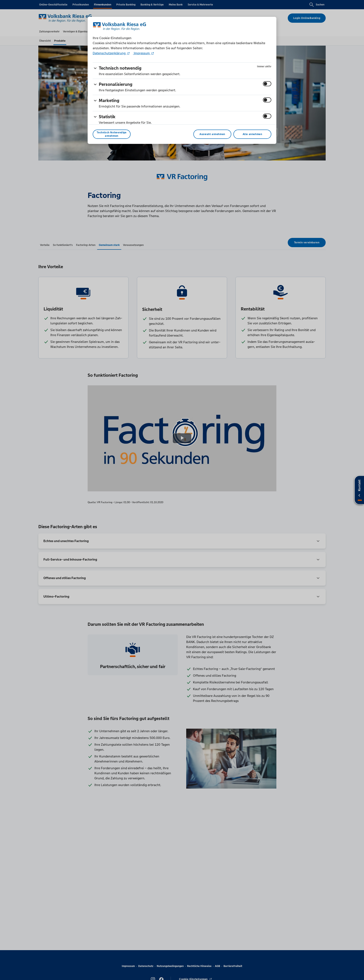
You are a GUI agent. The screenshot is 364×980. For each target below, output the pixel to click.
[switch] (267, 83)
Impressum (142, 53)
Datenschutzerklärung (109, 53)
